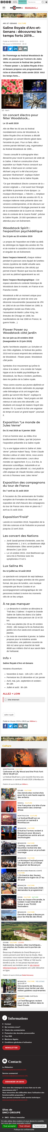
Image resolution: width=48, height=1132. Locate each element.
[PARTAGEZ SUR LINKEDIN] (15, 48)
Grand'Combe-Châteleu (28, 996)
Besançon (22, 828)
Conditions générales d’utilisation (18, 1042)
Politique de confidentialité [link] (24, 1129)
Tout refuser (24, 1126)
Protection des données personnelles (20, 1033)
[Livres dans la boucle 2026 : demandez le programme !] (8, 888)
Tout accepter (9, 1126)
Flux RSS (8, 1036)
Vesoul (21, 803)
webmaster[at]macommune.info (14, 1100)
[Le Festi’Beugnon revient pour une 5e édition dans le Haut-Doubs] (8, 999)
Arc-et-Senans (10, 23)
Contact (8, 1024)
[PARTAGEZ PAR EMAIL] (20, 48)
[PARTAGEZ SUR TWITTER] (10, 48)
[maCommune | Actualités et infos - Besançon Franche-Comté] (16, 7)
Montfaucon (8, 769)
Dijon (20, 897)
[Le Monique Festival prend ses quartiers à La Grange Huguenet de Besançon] (8, 861)
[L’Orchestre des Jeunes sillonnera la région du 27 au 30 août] (8, 874)
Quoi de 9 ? (22, 983)
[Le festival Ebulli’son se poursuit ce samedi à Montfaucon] (8, 819)
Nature (35, 897)
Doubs (20, 790)
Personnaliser (39, 1126)
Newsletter (11, 1048)
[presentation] (38, 105)
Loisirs (21, 942)
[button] (42, 2)
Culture (22, 23)
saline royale (9, 715)
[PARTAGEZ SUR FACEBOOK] (5, 48)
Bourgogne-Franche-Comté (30, 871)
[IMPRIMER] (25, 48)
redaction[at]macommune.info (14, 1070)
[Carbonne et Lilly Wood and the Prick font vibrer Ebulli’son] (24, 757)
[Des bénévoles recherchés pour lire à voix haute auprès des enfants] (8, 793)
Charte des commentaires (15, 1030)
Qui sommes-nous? (12, 1027)
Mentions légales (11, 1039)
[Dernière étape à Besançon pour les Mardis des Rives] (8, 915)
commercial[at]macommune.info (15, 1076)
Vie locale (40, 981)
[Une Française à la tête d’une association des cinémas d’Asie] (8, 806)
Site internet (13, 700)
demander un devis (14, 1082)
